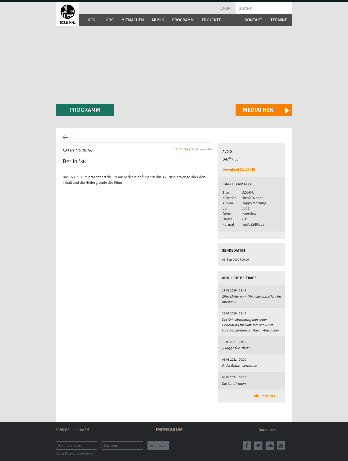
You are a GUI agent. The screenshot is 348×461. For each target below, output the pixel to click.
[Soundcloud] (269, 445)
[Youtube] (281, 445)
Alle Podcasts (264, 396)
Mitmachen (132, 19)
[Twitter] (258, 445)
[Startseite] (67, 14)
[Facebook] (247, 445)
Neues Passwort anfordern (74, 453)
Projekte (211, 19)
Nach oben (267, 429)
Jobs (108, 19)
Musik (158, 19)
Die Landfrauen (234, 383)
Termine (278, 19)
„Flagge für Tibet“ (236, 347)
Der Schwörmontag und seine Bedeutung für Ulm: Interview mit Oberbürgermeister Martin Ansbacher (250, 325)
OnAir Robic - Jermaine (239, 365)
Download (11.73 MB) (240, 169)
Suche (245, 8)
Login (225, 8)
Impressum (169, 429)
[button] (264, 110)
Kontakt (253, 19)
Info (90, 19)
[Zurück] (174, 139)
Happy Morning (78, 150)
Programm (183, 19)
